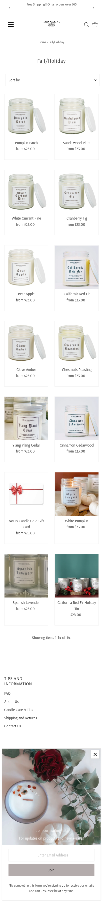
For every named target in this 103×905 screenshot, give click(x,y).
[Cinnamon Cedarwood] (76, 418)
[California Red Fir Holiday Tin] (76, 576)
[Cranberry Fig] (76, 192)
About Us (11, 701)
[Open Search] (86, 24)
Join (51, 870)
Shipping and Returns (20, 718)
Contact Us (12, 726)
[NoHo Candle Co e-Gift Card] (26, 494)
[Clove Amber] (26, 343)
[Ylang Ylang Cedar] (26, 418)
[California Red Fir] (76, 267)
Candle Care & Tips (18, 709)
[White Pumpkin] (76, 494)
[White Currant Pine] (26, 192)
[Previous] (10, 7)
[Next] (93, 7)
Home (42, 42)
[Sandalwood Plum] (76, 116)
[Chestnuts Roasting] (76, 343)
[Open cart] (95, 24)
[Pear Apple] (26, 267)
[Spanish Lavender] (26, 576)
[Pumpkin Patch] (26, 116)
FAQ (7, 693)
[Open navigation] (15, 24)
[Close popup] (95, 754)
